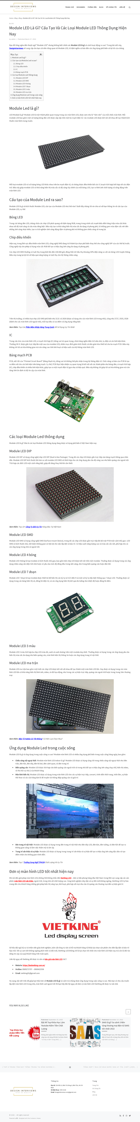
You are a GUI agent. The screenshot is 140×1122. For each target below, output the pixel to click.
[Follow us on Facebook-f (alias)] (123, 1115)
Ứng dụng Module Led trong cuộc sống (27, 95)
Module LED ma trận (23, 92)
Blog (16, 18)
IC (17, 69)
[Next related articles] (128, 1011)
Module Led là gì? (19, 57)
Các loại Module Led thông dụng (25, 75)
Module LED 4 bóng (23, 83)
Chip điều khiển (22, 66)
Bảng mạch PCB (22, 72)
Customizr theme (35, 1118)
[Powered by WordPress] (17, 1118)
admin (13, 39)
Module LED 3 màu (23, 89)
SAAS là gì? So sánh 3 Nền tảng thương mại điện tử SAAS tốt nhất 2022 (115, 1025)
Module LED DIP (22, 78)
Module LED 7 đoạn (23, 86)
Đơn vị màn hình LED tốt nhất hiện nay (27, 98)
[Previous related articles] (123, 1011)
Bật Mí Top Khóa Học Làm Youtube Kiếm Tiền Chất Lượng (53, 1025)
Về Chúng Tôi (96, 1088)
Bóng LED (19, 63)
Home (11, 18)
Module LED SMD (22, 81)
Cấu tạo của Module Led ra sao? (24, 60)
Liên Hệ (94, 1095)
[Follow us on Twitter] (130, 1115)
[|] (23, 6)
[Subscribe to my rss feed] (120, 1115)
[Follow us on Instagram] (126, 1115)
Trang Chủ (95, 1085)
